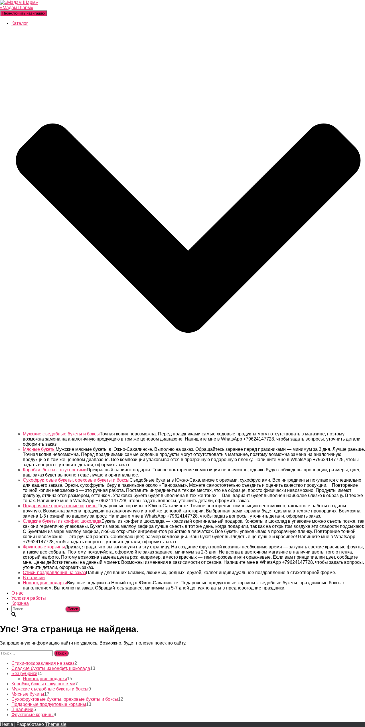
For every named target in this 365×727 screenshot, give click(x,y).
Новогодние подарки (45, 582)
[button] (188, 428)
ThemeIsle (55, 724)
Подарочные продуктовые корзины (60, 505)
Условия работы (28, 598)
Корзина (20, 603)
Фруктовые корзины (44, 546)
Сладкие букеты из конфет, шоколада (62, 521)
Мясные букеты (39, 449)
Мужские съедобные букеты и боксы (61, 433)
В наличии (34, 577)
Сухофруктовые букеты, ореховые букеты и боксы (76, 480)
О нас (17, 593)
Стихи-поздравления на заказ (54, 572)
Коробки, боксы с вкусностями (55, 469)
